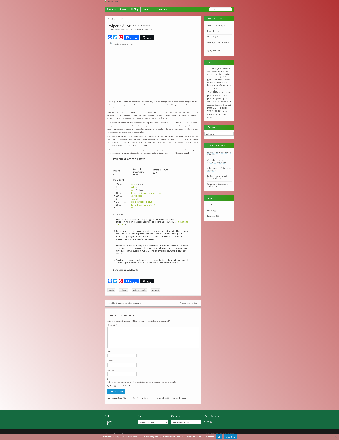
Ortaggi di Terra (130, 29)
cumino (227, 74)
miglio (220, 92)
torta (209, 107)
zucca (210, 114)
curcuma (209, 77)
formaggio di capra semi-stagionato (146, 193)
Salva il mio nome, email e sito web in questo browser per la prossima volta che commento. (141, 382)
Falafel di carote (213, 31)
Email (110, 361)
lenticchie (211, 82)
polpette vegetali (139, 290)
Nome (110, 351)
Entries (211, 211)
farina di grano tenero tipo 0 (143, 205)
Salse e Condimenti (144, 29)
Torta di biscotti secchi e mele (217, 177)
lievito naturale (214, 85)
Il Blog (135, 9)
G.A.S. (225, 77)
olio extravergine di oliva (141, 202)
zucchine (220, 114)
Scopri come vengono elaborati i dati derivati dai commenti (166, 398)
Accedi (209, 205)
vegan (215, 108)
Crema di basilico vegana (216, 26)
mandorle (227, 85)
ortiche (134, 184)
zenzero (224, 111)
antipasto (217, 68)
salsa (209, 101)
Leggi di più (230, 436)
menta (209, 89)
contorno (220, 74)
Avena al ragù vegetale (188, 303)
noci (226, 92)
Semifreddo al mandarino (216, 162)
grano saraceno (225, 80)
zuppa (209, 117)
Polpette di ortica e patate (128, 26)
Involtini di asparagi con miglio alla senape (125, 303)
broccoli (210, 71)
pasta (210, 95)
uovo (133, 190)
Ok (219, 436)
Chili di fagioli (212, 37)
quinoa (218, 98)
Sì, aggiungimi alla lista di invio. (122, 386)
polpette (124, 290)
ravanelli (134, 199)
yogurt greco (136, 196)
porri (225, 95)
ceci (226, 71)
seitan (222, 102)
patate (134, 187)
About (123, 9)
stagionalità (219, 105)
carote (221, 71)
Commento (112, 325)
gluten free (213, 79)
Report (147, 9)
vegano (223, 107)
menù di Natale (215, 90)
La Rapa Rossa (115, 29)
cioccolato (211, 74)
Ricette (161, 9)
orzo (229, 92)
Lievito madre (221, 82)
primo (211, 98)
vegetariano (214, 110)
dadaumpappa (212, 168)
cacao (216, 71)
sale (133, 207)
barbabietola (226, 68)
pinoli (221, 95)
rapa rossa (225, 99)
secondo (215, 101)
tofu (227, 104)
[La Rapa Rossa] (111, 1)
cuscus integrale (218, 77)
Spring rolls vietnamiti (215, 51)
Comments (213, 216)
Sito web (110, 370)
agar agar (210, 68)
